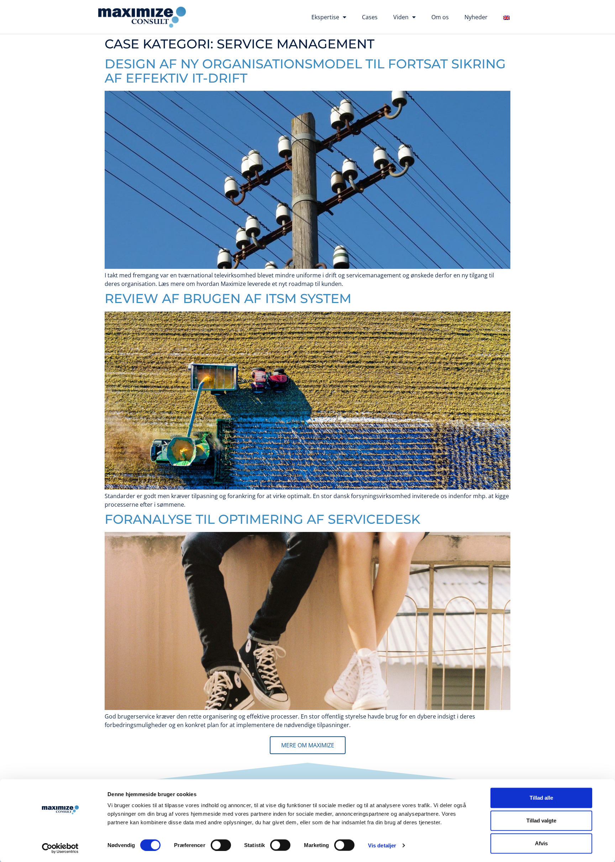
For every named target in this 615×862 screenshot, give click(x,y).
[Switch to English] (506, 17)
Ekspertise (325, 17)
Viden (401, 17)
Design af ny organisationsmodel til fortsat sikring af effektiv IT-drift (305, 71)
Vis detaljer (382, 845)
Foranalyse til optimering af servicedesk (262, 519)
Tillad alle (541, 798)
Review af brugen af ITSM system (228, 298)
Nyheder (476, 17)
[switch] (221, 845)
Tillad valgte (541, 820)
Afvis (541, 843)
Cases (370, 17)
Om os (440, 17)
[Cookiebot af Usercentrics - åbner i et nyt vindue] (60, 848)
